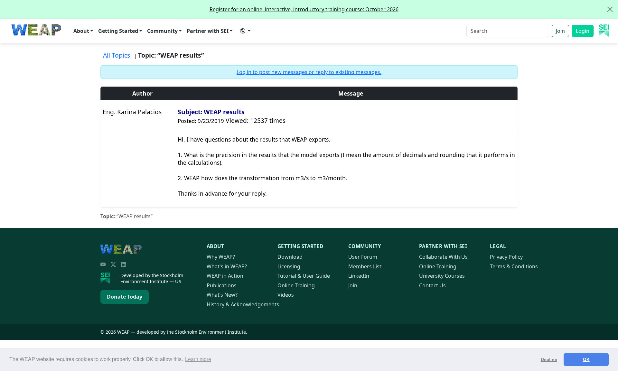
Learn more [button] (198, 359)
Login (582, 30)
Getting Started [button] (118, 30)
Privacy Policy (506, 256)
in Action (225, 275)
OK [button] (586, 359)
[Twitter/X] (113, 264)
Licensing (288, 266)
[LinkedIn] (123, 264)
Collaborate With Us (443, 256)
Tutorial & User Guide (303, 275)
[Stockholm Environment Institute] (107, 278)
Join (560, 30)
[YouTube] (103, 264)
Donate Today (124, 296)
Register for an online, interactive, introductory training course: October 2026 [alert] (304, 9)
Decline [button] (549, 359)
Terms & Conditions (514, 266)
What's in (227, 266)
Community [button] (162, 30)
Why (221, 256)
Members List (364, 266)
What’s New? (222, 294)
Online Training (296, 285)
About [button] (81, 30)
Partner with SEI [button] (208, 30)
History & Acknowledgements (243, 304)
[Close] (610, 9)
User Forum (362, 256)
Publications (222, 285)
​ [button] (245, 30)
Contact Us (432, 285)
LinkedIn (358, 275)
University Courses (442, 275)
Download (290, 256)
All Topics (116, 55)
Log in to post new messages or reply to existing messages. (309, 72)
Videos (285, 294)
